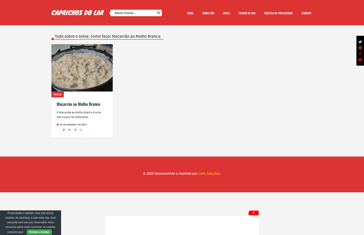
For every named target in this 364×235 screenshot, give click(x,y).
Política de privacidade (278, 13)
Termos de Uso (246, 13)
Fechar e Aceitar (39, 232)
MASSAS (58, 94)
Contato (306, 13)
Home (190, 13)
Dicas (226, 13)
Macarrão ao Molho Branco (78, 104)
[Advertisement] (182, 225)
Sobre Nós (208, 13)
